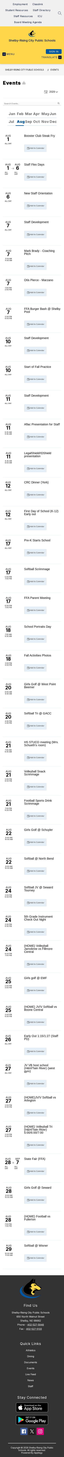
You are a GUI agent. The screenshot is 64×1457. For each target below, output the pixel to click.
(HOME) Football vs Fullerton (37, 1218)
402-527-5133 (34, 1328)
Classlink (37, 4)
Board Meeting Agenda (28, 22)
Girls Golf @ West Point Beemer (40, 686)
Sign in (53, 51)
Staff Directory (42, 10)
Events (55, 69)
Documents (30, 1362)
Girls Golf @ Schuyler (38, 829)
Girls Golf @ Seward (37, 1187)
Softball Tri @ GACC (37, 713)
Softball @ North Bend (39, 858)
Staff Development (36, 222)
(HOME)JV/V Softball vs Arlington (40, 1099)
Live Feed (30, 1374)
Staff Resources (23, 16)
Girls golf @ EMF (35, 977)
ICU (40, 16)
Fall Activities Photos (37, 655)
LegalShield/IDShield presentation (37, 455)
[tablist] (32, 114)
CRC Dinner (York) (36, 482)
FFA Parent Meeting (37, 597)
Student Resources (16, 10)
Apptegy (38, 1452)
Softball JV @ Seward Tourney (38, 889)
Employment (20, 4)
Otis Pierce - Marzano (38, 280)
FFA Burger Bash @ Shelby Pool (42, 310)
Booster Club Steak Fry (39, 135)
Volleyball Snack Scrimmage (34, 773)
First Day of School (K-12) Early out (41, 513)
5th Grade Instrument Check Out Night (38, 918)
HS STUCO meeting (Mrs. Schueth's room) (41, 744)
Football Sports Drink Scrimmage (38, 802)
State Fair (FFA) (34, 1158)
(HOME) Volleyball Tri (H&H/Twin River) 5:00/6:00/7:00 (38, 1129)
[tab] (11, 114)
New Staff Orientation (38, 193)
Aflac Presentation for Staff (42, 424)
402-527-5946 (35, 1324)
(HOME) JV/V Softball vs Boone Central (40, 1008)
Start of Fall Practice (37, 366)
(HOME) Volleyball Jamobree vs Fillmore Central (38, 948)
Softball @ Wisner (36, 1245)
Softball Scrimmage (37, 569)
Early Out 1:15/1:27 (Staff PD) (41, 1037)
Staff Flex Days (34, 164)
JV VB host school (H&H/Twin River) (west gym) (39, 1068)
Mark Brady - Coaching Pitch (39, 252)
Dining (30, 1356)
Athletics (30, 1350)
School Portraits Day (37, 626)
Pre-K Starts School (37, 540)
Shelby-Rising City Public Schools (24, 69)
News (30, 1380)
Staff (30, 1386)
